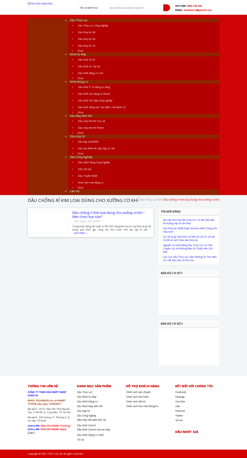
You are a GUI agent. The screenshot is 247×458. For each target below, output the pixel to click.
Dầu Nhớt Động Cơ (87, 401)
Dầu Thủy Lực (84, 392)
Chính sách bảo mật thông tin (142, 406)
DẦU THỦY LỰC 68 (52, 453)
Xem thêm (81, 233)
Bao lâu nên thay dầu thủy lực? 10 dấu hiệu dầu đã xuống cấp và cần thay (189, 221)
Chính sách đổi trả (136, 401)
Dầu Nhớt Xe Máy (86, 396)
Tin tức (81, 439)
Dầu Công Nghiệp (86, 415)
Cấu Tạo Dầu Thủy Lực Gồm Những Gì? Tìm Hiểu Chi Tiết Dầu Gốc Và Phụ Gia (190, 258)
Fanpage (180, 396)
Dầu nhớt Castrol (86, 425)
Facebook (180, 392)
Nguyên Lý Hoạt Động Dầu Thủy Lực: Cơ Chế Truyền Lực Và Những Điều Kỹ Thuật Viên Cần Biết (188, 248)
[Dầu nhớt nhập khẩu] (40, 3)
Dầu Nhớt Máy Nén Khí (89, 406)
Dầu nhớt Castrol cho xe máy (93, 429)
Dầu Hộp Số (83, 410)
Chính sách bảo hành (137, 396)
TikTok (179, 420)
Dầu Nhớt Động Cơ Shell (90, 434)
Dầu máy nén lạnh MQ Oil (91, 419)
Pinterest (180, 410)
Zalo (177, 406)
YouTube (180, 401)
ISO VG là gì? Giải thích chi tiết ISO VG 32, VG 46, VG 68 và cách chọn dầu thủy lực (189, 238)
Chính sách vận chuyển (138, 392)
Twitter (179, 415)
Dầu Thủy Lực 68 (150, 199)
